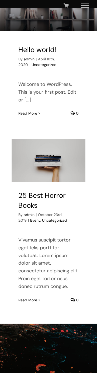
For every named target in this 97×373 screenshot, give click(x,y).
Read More (27, 113)
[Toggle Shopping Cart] (66, 5)
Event (35, 220)
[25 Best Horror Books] (48, 160)
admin (29, 59)
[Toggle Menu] (85, 5)
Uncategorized (44, 64)
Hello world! (37, 49)
